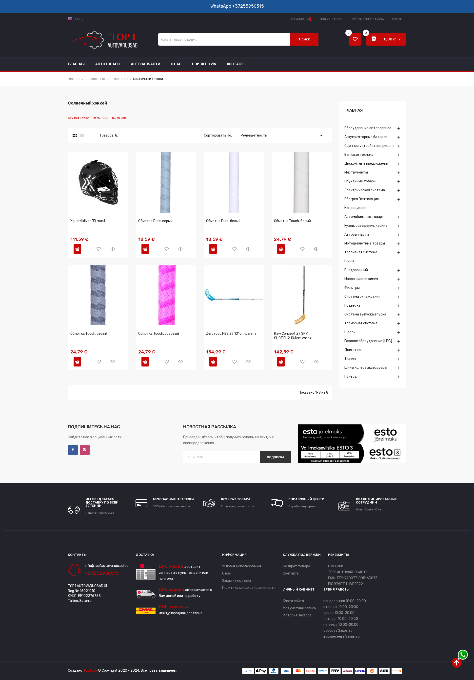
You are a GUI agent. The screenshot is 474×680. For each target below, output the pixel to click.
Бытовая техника (359, 155)
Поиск (304, 39)
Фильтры (352, 288)
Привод (350, 376)
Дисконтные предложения (366, 163)
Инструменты (356, 172)
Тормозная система (360, 323)
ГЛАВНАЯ (353, 110)
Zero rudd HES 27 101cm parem (231, 333)
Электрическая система (364, 190)
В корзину (77, 249)
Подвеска (352, 305)
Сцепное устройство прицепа (369, 146)
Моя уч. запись (331, 19)
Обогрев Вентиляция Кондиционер (361, 203)
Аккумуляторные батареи (365, 137)
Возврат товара (296, 566)
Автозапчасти (356, 234)
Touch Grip (119, 118)
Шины (349, 261)
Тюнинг (350, 359)
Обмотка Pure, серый (155, 221)
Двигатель (353, 350)
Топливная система (360, 252)
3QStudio (90, 670)
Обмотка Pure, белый (223, 221)
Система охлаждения (362, 297)
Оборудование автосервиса (367, 128)
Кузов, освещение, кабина (365, 226)
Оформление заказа (368, 19)
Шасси (350, 332)
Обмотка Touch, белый (292, 221)
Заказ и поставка (236, 580)
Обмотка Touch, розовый (158, 333)
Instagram (85, 450)
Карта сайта (293, 601)
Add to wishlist (98, 249)
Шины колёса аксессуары (365, 368)
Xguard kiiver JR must (87, 221)
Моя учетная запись (299, 608)
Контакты (291, 573)
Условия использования (241, 566)
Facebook (73, 450)
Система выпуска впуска (365, 314)
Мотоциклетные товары (364, 243)
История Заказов (297, 615)
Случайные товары (360, 181)
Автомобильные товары (364, 217)
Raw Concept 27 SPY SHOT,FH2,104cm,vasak (292, 335)
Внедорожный (356, 270)
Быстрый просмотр (112, 249)
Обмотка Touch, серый (88, 333)
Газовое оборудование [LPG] (368, 341)
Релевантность (282, 136)
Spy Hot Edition (79, 118)
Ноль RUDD (100, 118)
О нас (226, 573)
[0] (355, 39)
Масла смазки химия (361, 279)
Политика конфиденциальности (249, 588)
